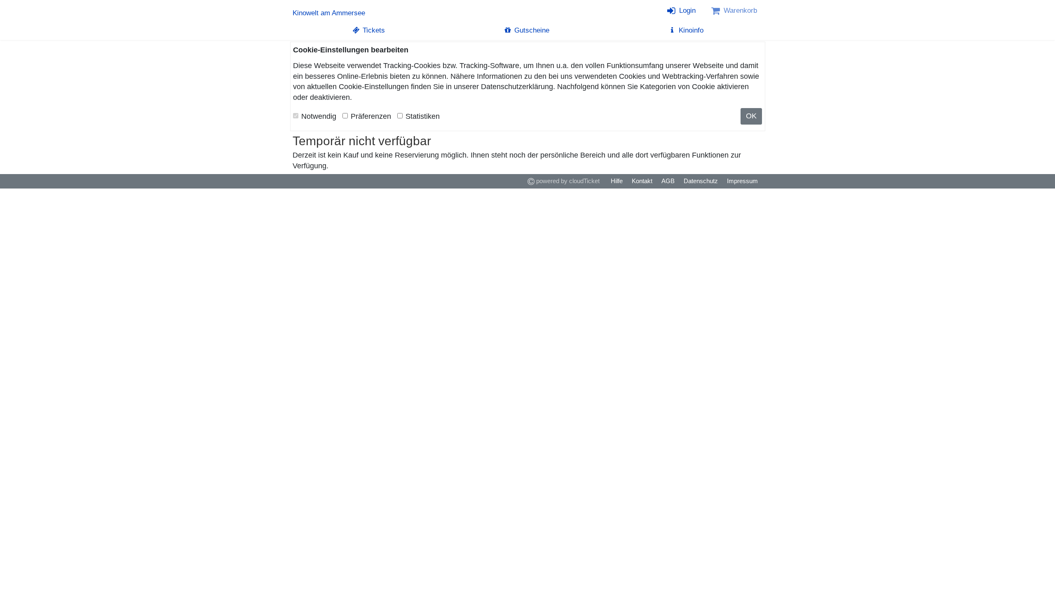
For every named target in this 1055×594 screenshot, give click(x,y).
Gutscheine (530, 30)
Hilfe (617, 180)
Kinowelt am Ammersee (329, 13)
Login (686, 10)
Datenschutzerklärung (517, 86)
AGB (668, 180)
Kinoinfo (690, 30)
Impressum (742, 180)
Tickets (373, 30)
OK (751, 116)
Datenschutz (701, 180)
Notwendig (318, 116)
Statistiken (423, 116)
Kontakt (642, 180)
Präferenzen (371, 116)
